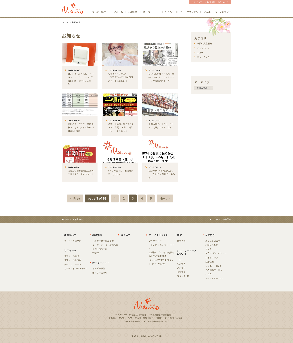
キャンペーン (203, 48)
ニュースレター (204, 57)
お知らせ (209, 274)
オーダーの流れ (99, 272)
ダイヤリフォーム (72, 264)
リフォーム (117, 11)
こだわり (181, 259)
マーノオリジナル (189, 11)
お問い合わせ (223, 2)
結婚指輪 (133, 11)
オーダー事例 (98, 268)
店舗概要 (181, 263)
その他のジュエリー (214, 270)
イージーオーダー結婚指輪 (105, 245)
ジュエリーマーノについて (217, 11)
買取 (179, 235)
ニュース (201, 52)
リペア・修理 (99, 11)
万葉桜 (95, 253)
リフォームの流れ (72, 260)
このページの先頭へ (221, 219)
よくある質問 (210, 2)
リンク (208, 249)
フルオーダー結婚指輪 (103, 240)
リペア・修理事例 (72, 240)
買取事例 (181, 240)
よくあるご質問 (212, 240)
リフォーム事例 (71, 256)
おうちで (169, 11)
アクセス (181, 267)
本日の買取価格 (204, 43)
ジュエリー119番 (213, 265)
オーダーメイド (151, 11)
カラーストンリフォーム (76, 268)
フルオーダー (155, 240)
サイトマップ (197, 2)
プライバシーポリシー (216, 253)
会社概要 (181, 272)
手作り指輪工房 (99, 249)
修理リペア (70, 235)
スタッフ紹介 (183, 276)
